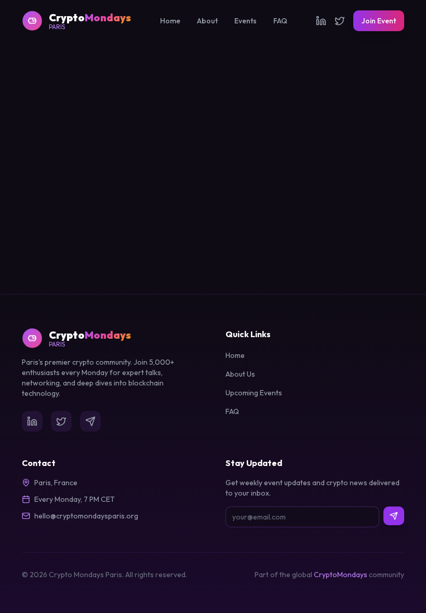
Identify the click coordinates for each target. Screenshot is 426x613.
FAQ (280, 20)
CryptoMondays (340, 574)
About (207, 20)
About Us (240, 374)
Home (170, 20)
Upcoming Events (253, 392)
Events (245, 20)
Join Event (379, 20)
